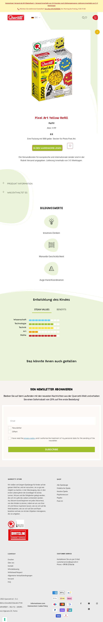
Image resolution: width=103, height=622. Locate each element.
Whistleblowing (13, 569)
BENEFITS (61, 309)
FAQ (9, 582)
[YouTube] (89, 603)
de (36, 17)
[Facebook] (81, 603)
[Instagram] (97, 603)
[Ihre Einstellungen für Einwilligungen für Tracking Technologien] (4, 619)
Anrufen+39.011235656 (53, 9)
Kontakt (10, 566)
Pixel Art (60, 501)
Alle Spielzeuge (62, 485)
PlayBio (59, 498)
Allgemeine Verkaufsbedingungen (20, 576)
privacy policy (29, 438)
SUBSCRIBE (51, 449)
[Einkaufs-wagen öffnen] (95, 17)
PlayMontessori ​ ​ (63, 495)
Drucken (11, 560)
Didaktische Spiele (63, 488)
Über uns (11, 563)
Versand (11, 579)
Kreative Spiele (62, 491)
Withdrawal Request (15, 572)
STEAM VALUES (41, 309)
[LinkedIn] (89, 609)
